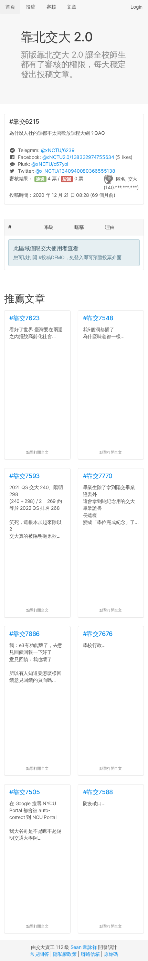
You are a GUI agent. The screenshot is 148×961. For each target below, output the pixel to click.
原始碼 (111, 954)
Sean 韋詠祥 (84, 947)
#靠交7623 (24, 318)
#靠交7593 (24, 475)
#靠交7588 (98, 792)
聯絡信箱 (90, 954)
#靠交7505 (24, 792)
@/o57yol (49, 164)
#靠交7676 (98, 633)
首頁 (10, 7)
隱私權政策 (65, 954)
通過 (40, 179)
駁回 (67, 179)
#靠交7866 (24, 633)
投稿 (30, 7)
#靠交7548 (98, 318)
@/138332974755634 (78, 157)
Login (136, 7)
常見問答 (39, 954)
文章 (71, 7)
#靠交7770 (98, 475)
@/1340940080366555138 (75, 171)
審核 (51, 7)
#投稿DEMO (52, 257)
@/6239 (58, 150)
